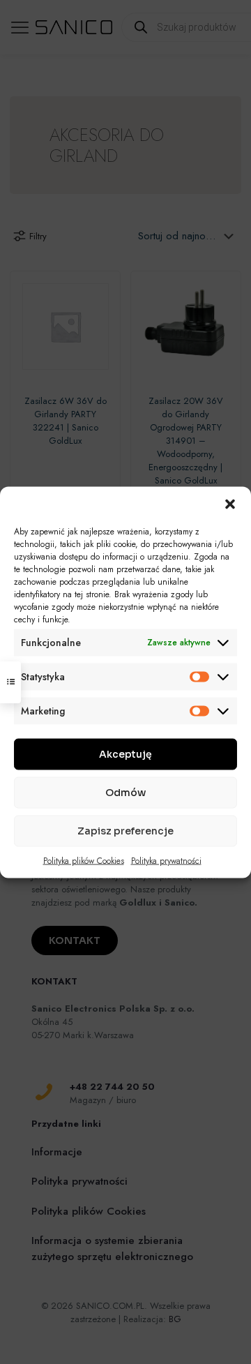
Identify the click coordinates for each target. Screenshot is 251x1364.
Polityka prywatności (166, 860)
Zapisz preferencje (125, 831)
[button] (230, 504)
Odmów (125, 792)
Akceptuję (125, 754)
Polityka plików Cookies (83, 860)
